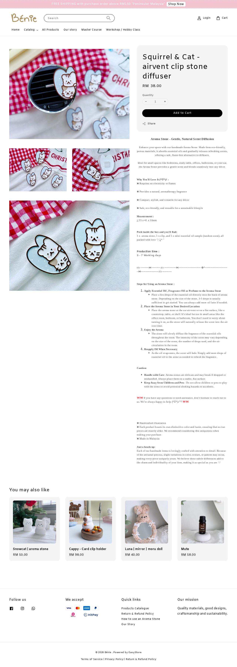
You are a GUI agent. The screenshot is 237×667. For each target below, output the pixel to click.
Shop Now (176, 4)
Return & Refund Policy (137, 614)
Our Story (128, 624)
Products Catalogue (135, 608)
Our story (70, 30)
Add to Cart (182, 113)
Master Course (91, 30)
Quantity (147, 95)
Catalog (29, 30)
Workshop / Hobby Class (123, 30)
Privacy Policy (114, 659)
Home (15, 30)
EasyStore (134, 652)
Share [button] (152, 124)
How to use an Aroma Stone (140, 619)
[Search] (108, 18)
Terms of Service (92, 659)
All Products (50, 30)
